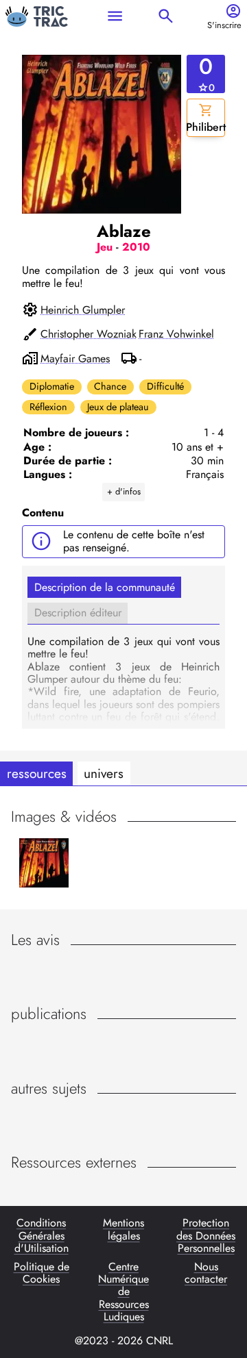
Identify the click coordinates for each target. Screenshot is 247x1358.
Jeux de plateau (118, 407)
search (165, 16)
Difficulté (165, 386)
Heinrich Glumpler (82, 310)
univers (104, 773)
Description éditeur (77, 612)
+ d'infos (124, 491)
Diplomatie (52, 386)
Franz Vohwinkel (176, 334)
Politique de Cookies (41, 1274)
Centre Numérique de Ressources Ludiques (123, 1292)
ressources (37, 773)
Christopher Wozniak (88, 334)
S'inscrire (224, 26)
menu (115, 16)
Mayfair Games (75, 359)
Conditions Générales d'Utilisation (41, 1236)
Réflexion (48, 407)
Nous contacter (206, 1274)
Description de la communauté (104, 587)
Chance (110, 386)
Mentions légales (123, 1230)
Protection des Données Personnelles (205, 1236)
